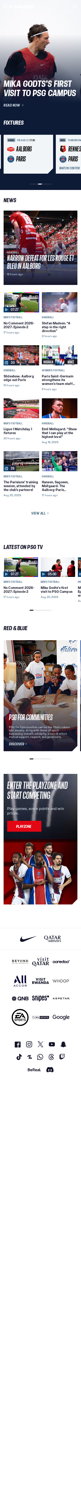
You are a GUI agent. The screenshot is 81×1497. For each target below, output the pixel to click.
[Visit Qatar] (40, 961)
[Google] (61, 1017)
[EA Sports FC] (20, 1017)
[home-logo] (19, 6)
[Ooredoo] (61, 961)
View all (38, 513)
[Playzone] (24, 826)
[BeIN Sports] (40, 1017)
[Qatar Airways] (52, 939)
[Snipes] (40, 999)
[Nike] (28, 939)
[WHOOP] (61, 981)
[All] (20, 981)
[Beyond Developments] (20, 961)
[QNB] (20, 999)
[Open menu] (74, 6)
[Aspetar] (61, 999)
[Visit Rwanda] (40, 981)
